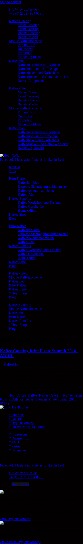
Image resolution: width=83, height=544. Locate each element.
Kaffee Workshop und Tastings (39, 202)
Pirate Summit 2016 (62, 399)
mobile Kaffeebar (21, 399)
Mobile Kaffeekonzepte (25, 41)
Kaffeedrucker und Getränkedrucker (43, 77)
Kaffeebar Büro (29, 182)
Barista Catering (29, 33)
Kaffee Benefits (20, 198)
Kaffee (32, 395)
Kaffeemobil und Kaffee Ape (38, 69)
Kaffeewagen (72, 395)
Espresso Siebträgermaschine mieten (43, 186)
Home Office (27, 210)
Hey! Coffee (17, 395)
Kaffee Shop (18, 214)
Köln (3, 399)
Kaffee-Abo (26, 194)
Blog (12, 218)
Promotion (25, 53)
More (5, 403)
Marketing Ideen (29, 57)
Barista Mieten (28, 37)
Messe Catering (28, 25)
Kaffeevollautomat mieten (36, 190)
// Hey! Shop (18, 293)
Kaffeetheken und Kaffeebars (38, 73)
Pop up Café (26, 45)
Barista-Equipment (31, 81)
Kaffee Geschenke (31, 206)
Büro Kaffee (17, 178)
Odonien (41, 399)
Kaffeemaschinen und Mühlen (39, 65)
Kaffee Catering (20, 21)
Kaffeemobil (17, 61)
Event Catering (28, 29)
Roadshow (25, 49)
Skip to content (10, 2)
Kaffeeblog (11, 364)
